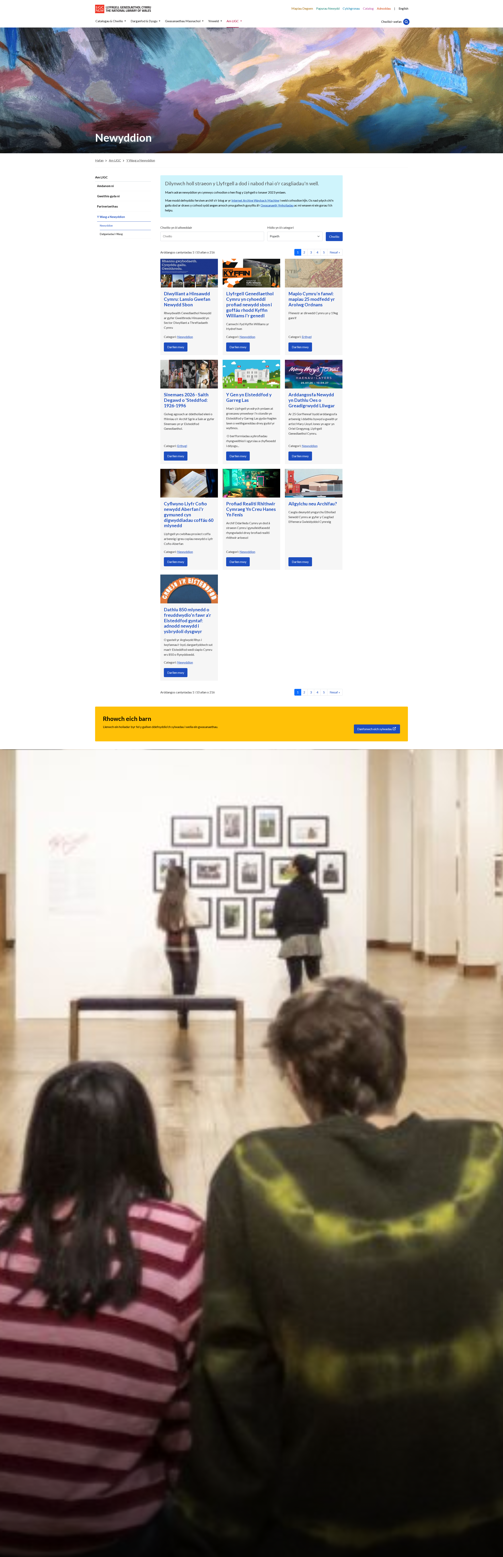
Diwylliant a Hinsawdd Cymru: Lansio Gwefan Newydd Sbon (187, 299)
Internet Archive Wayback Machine (255, 200)
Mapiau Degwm (302, 8)
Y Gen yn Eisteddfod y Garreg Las (249, 397)
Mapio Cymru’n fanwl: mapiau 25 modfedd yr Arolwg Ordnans (311, 299)
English (403, 8)
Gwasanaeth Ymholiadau (277, 205)
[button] (125, 21)
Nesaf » (335, 252)
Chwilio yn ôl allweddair (176, 227)
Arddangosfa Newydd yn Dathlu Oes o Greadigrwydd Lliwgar (311, 400)
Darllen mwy (175, 347)
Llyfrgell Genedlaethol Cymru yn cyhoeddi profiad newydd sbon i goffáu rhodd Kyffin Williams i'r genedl (250, 304)
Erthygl (307, 337)
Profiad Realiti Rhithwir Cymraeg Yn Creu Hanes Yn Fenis (251, 509)
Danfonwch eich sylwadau (374, 729)
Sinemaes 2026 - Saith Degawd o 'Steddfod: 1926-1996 (186, 400)
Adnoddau (384, 8)
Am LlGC (101, 177)
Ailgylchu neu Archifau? (312, 503)
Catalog (368, 8)
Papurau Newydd (328, 8)
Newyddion (185, 337)
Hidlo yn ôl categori (280, 227)
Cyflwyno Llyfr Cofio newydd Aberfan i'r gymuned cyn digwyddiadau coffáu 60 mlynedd (188, 514)
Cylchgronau (351, 8)
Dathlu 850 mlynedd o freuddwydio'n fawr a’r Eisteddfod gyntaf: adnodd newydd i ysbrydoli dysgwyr (187, 620)
